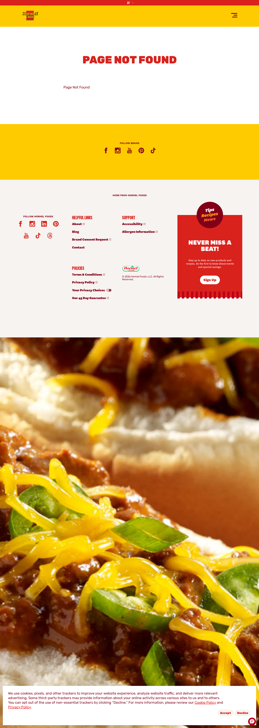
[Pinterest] (141, 150)
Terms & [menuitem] (87, 274)
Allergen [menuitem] (138, 231)
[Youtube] (129, 150)
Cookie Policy (205, 703)
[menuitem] (93, 224)
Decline (242, 713)
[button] (252, 722)
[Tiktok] (153, 150)
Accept (225, 713)
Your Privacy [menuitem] (88, 290)
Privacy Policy (19, 707)
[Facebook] (105, 150)
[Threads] (49, 235)
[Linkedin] (44, 223)
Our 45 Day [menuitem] (89, 297)
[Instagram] (117, 150)
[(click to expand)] (129, 2)
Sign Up (210, 279)
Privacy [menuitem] (83, 282)
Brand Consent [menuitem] (90, 239)
